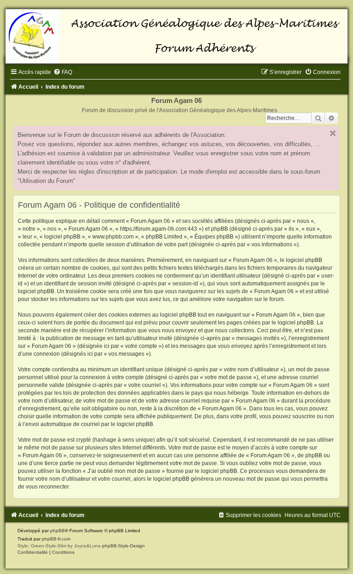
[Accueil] (176, 36)
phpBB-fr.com (56, 538)
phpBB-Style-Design (123, 545)
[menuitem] (62, 72)
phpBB (57, 530)
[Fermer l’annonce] (333, 133)
